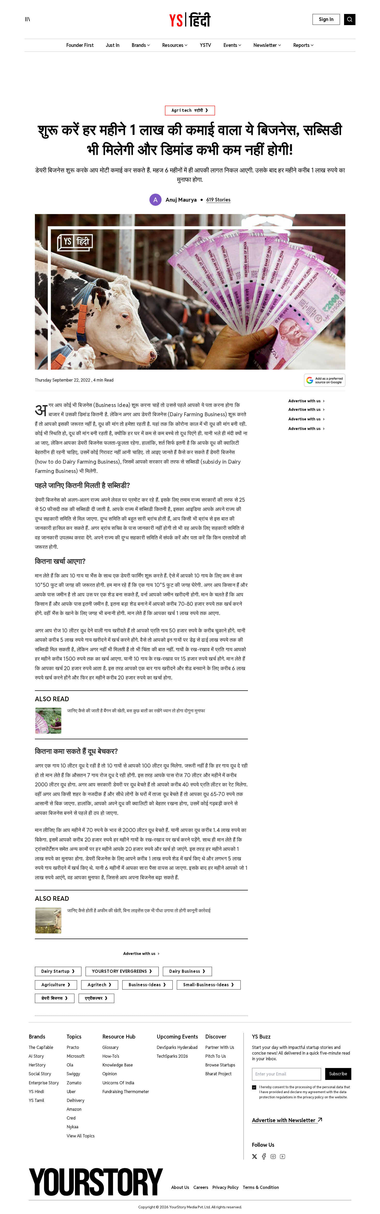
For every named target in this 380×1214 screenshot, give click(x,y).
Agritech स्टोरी (187, 110)
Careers (200, 1187)
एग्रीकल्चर (94, 998)
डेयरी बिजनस (52, 998)
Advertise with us (139, 953)
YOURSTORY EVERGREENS (119, 971)
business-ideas (145, 985)
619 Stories (218, 200)
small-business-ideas (206, 985)
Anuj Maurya (181, 199)
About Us (180, 1187)
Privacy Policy (225, 1187)
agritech (97, 985)
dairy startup (55, 971)
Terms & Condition (261, 1187)
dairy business (184, 971)
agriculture (53, 985)
